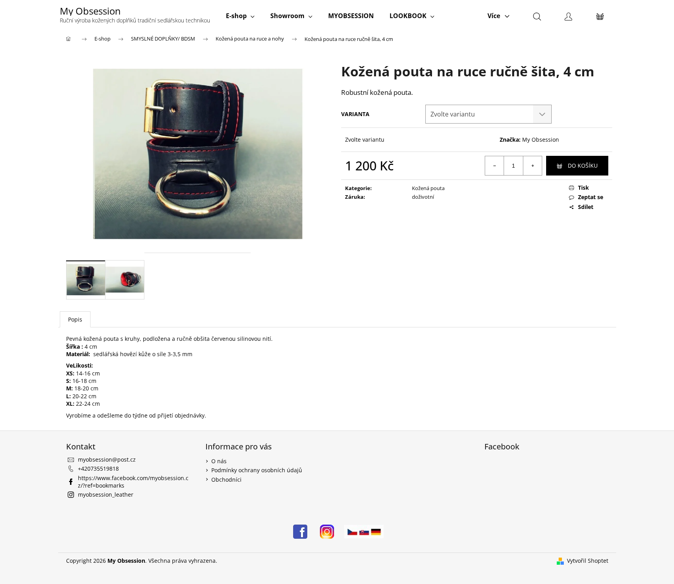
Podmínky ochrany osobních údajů (256, 470)
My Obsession (540, 139)
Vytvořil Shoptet (587, 560)
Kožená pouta (428, 188)
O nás (219, 461)
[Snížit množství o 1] (494, 165)
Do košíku (583, 165)
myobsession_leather (105, 494)
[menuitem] (240, 15)
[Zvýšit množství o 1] (532, 165)
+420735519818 (98, 468)
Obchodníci (226, 479)
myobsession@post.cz (107, 459)
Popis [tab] (75, 319)
